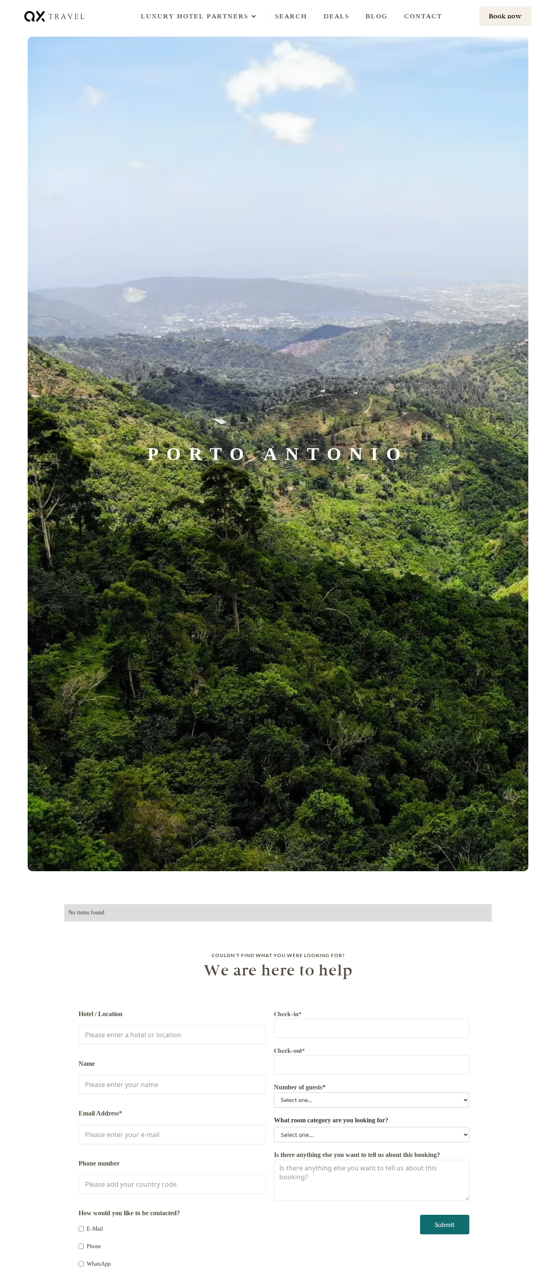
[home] (54, 16)
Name (87, 1063)
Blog (377, 16)
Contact (423, 16)
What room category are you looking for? (331, 1120)
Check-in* (288, 1014)
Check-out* (289, 1050)
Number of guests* (300, 1087)
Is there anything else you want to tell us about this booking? (357, 1154)
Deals (336, 16)
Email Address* (100, 1113)
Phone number (99, 1163)
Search (291, 16)
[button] (194, 16)
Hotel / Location (101, 1013)
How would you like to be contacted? (129, 1213)
